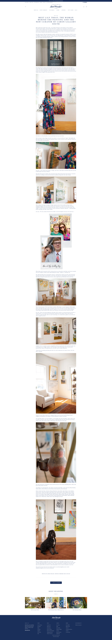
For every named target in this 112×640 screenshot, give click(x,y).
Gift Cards (39, 632)
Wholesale (58, 633)
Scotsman (39, 626)
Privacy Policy (49, 629)
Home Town (31, 2)
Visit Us (44, 2)
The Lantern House (41, 28)
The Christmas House (77, 609)
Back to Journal (57, 582)
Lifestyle (39, 629)
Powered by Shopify (56, 636)
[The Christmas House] (77, 602)
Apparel (39, 630)
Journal (41, 2)
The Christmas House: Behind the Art (56, 609)
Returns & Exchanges (50, 630)
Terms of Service (50, 633)
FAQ (57, 626)
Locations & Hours (49, 2)
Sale (38, 633)
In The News (68, 632)
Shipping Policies (50, 632)
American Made (59, 629)
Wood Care (49, 626)
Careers (57, 630)
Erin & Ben (27, 2)
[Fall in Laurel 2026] (35, 602)
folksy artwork (40, 34)
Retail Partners (58, 632)
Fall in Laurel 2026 (35, 609)
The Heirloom (36, 2)
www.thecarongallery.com (61, 566)
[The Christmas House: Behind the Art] (56, 602)
